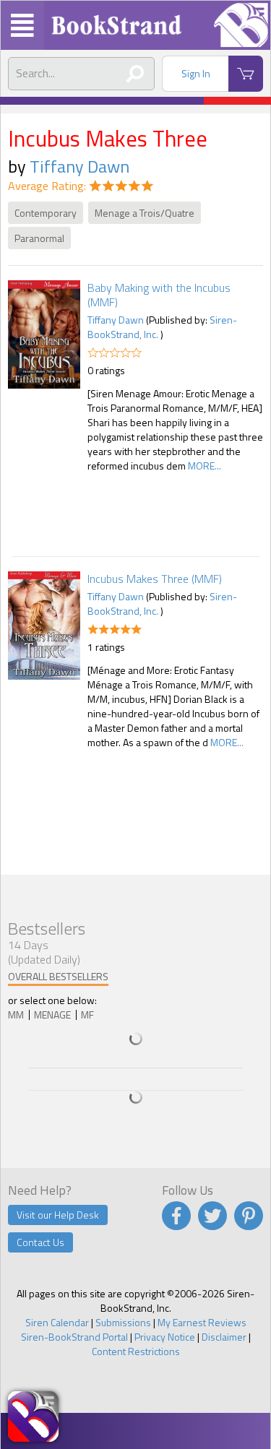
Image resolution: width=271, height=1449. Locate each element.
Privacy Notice (164, 1336)
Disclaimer (224, 1336)
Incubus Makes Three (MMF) (154, 578)
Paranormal (39, 238)
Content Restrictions (136, 1351)
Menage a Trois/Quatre (144, 212)
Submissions (123, 1322)
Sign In (195, 73)
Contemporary (45, 212)
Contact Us (40, 1242)
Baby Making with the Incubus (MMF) (159, 295)
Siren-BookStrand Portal (74, 1336)
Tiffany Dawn (79, 166)
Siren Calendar (57, 1322)
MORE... (204, 465)
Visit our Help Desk (58, 1214)
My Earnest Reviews (202, 1322)
